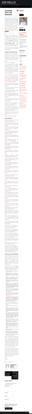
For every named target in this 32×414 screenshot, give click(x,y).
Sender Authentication (24, 98)
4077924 (6, 106)
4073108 (6, 229)
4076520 (6, 192)
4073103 (6, 162)
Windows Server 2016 (22, 107)
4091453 (6, 238)
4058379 (6, 135)
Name (6, 392)
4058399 (6, 146)
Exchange (11, 361)
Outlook (22, 95)
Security (20, 98)
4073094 (6, 150)
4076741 (6, 195)
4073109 (6, 177)
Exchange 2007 (21, 73)
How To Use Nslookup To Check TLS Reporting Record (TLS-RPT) (23, 37)
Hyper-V (20, 91)
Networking (23, 93)
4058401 (6, 93)
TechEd (20, 101)
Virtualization (21, 61)
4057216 (6, 83)
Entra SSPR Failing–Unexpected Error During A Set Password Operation (23, 47)
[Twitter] (20, 30)
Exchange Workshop (21, 90)
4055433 (6, 122)
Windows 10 (20, 104)
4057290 (6, 203)
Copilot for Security (25, 68)
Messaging (7, 361)
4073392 (6, 90)
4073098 (6, 102)
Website (7, 399)
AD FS (26, 65)
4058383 (6, 139)
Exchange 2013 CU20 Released (7, 374)
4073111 (6, 170)
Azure (23, 67)
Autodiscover (20, 67)
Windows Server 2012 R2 (22, 106)
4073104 (6, 158)
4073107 (6, 166)
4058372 (6, 207)
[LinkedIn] (24, 30)
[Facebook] (22, 30)
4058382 (6, 210)
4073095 (6, 154)
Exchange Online (23, 89)
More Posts (12, 368)
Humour (25, 90)
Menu (16, 6)
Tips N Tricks (23, 101)
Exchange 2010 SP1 (21, 76)
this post (9, 273)
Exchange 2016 (15, 361)
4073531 (6, 188)
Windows (21, 103)
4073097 (6, 98)
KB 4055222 (15, 45)
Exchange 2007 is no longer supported (10, 47)
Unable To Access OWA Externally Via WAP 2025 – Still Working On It (23, 42)
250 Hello (9, 2)
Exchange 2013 (22, 81)
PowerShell (21, 96)
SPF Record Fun (21, 44)
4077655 (6, 199)
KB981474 (14, 321)
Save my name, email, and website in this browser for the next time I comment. (11, 405)
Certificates (21, 68)
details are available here (9, 72)
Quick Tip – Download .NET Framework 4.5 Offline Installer (15, 375)
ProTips (20, 58)
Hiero (26, 412)
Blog (25, 67)
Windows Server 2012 (23, 105)
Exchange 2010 (22, 75)
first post (15, 66)
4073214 (6, 185)
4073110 (6, 87)
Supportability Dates (22, 99)
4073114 (6, 181)
